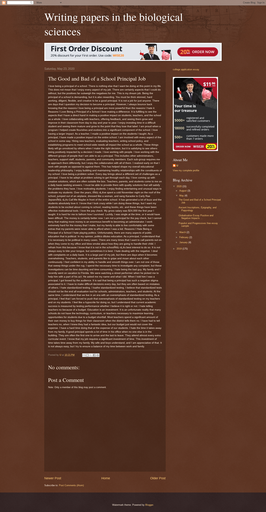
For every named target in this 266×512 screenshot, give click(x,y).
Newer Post (52, 478)
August (183, 190)
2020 (179, 186)
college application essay (186, 69)
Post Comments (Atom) (71, 485)
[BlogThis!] (87, 355)
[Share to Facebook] (94, 355)
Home (105, 478)
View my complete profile (186, 170)
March (183, 232)
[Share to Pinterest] (98, 355)
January (183, 242)
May (182, 195)
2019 (179, 248)
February (184, 237)
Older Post (158, 478)
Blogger (149, 505)
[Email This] (84, 355)
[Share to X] (91, 355)
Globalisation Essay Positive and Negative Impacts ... (196, 217)
